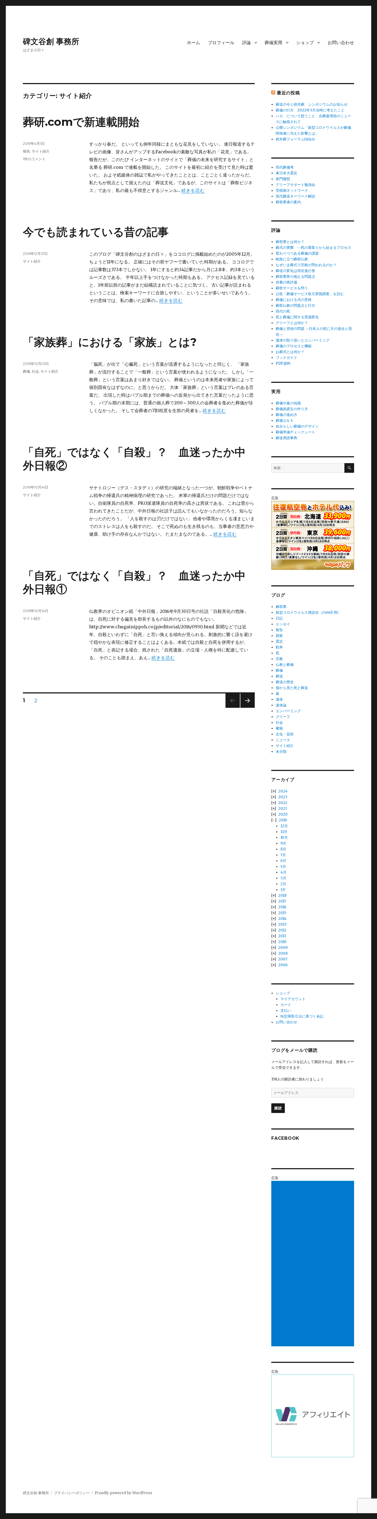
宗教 (279, 658)
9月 (283, 843)
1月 (283, 889)
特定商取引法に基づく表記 (301, 1016)
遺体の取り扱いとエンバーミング (303, 340)
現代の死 (283, 311)
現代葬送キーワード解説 (295, 196)
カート (285, 1004)
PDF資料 (283, 363)
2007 (282, 959)
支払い (285, 1010)
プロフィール (221, 42)
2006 (283, 965)
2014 (282, 918)
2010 (282, 941)
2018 (282, 895)
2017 (282, 901)
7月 (283, 855)
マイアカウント (293, 999)
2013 (282, 924)
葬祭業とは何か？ (290, 241)
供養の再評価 (286, 282)
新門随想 (283, 179)
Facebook (285, 1138)
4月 (283, 872)
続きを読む (193, 190)
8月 (283, 849)
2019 (283, 820)
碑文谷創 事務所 (51, 41)
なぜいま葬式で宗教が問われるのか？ (306, 265)
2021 (282, 808)
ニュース (283, 740)
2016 (282, 907)
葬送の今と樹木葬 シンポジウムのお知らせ (311, 104)
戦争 (279, 647)
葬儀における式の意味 (294, 299)
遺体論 (281, 705)
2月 (283, 884)
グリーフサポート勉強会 (295, 184)
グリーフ (283, 716)
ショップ (305, 42)
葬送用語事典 (286, 438)
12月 (284, 826)
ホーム (193, 42)
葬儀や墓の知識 (288, 403)
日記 (279, 618)
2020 (283, 814)
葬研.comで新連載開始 (81, 122)
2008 (283, 953)
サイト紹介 (41, 151)
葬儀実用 (273, 42)
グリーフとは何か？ (292, 323)
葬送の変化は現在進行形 (295, 270)
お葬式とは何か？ (290, 351)
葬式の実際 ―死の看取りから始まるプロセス (313, 247)
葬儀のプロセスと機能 (294, 346)
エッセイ (283, 624)
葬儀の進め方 (286, 414)
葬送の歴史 (285, 682)
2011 (282, 936)
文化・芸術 (285, 734)
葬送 (279, 676)
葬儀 (26, 371)
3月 (283, 878)
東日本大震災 (286, 173)
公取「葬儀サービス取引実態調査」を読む (310, 294)
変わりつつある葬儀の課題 (297, 253)
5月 (283, 866)
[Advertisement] (313, 1264)
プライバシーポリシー (72, 1493)
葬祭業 (281, 606)
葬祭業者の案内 (288, 202)
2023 (282, 797)
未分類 (281, 751)
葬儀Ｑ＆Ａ (284, 420)
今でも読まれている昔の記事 (96, 232)
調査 (279, 635)
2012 (282, 930)
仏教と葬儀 (285, 664)
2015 (282, 913)
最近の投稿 (288, 92)
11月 (283, 831)
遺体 (279, 699)
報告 (26, 151)
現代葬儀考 (285, 167)
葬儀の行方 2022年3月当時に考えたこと (310, 110)
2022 (282, 802)
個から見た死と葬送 (292, 687)
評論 (246, 42)
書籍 (279, 728)
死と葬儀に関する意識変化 (297, 317)
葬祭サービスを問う (292, 288)
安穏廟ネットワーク (292, 190)
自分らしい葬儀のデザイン (297, 426)
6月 (283, 860)
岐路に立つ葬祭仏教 (292, 259)
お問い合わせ (341, 42)
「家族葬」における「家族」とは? (110, 342)
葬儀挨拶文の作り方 (292, 409)
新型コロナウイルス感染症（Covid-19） (308, 612)
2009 (283, 947)
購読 (278, 1108)
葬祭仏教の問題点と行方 (295, 305)
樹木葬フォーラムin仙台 (295, 139)
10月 (284, 837)
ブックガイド (286, 357)
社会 (35, 371)
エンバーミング (288, 711)
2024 (283, 791)
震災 (279, 641)
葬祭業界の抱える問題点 (295, 276)
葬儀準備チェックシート (295, 432)
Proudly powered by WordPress (123, 1493)
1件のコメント (34, 159)
